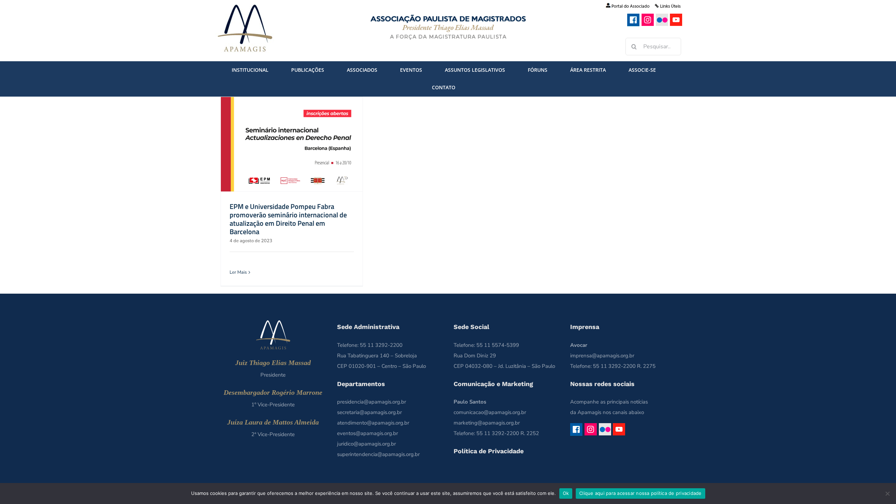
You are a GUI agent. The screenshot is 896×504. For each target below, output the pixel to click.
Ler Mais (238, 272)
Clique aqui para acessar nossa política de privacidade (640, 493)
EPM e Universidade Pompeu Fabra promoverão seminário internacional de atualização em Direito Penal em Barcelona (288, 219)
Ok (566, 493)
